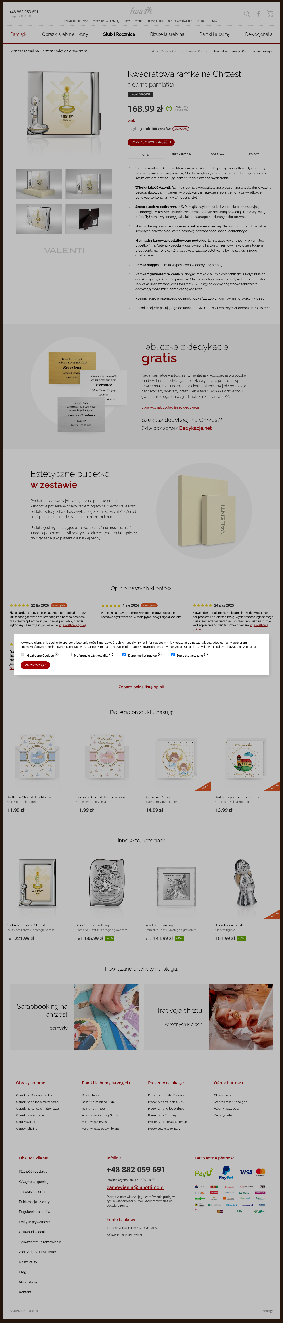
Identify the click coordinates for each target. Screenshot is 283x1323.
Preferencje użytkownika (93, 656)
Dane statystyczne (192, 656)
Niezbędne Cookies (43, 656)
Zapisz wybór (35, 665)
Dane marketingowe (145, 656)
